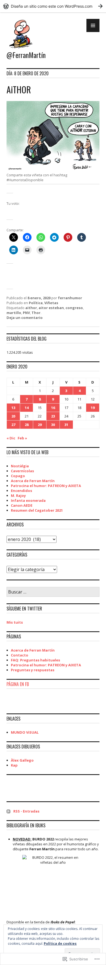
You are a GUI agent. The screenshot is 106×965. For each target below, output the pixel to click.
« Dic (11, 438)
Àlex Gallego (22, 760)
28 (27, 424)
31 (66, 424)
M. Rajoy (18, 495)
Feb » (22, 438)
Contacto (19, 655)
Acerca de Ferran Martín (33, 480)
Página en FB (18, 684)
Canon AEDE (21, 505)
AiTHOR (19, 89)
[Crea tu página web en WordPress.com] (53, 6)
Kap (14, 765)
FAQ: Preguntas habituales (35, 660)
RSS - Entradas (26, 811)
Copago (18, 475)
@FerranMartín (26, 55)
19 (93, 407)
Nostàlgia (20, 465)
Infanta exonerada (28, 500)
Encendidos (21, 490)
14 (27, 407)
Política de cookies (60, 943)
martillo (14, 312)
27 (13, 424)
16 (53, 407)
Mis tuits (15, 622)
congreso (74, 307)
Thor (36, 312)
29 (40, 424)
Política (36, 302)
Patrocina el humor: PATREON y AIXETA (46, 485)
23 (53, 416)
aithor (31, 307)
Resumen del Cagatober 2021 (37, 510)
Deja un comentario (25, 317)
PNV (26, 312)
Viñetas (51, 302)
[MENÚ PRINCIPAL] (92, 25)
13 (13, 407)
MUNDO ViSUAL (25, 732)
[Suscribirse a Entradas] (8, 811)
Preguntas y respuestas (32, 669)
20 (13, 416)
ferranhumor (70, 297)
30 (53, 424)
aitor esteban (51, 307)
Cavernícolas (22, 470)
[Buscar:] (53, 592)
